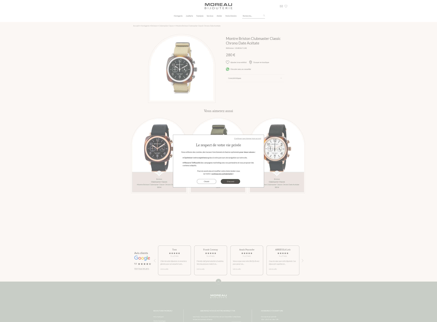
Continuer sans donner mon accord (247, 138)
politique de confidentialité (222, 174)
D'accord (230, 181)
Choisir (206, 181)
